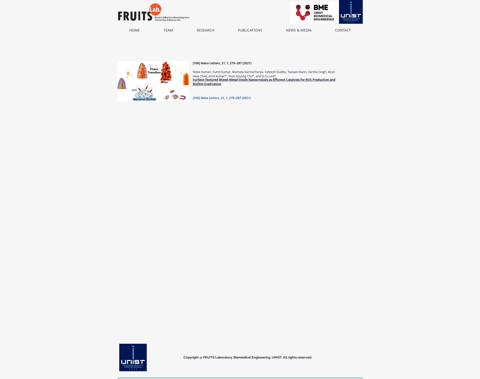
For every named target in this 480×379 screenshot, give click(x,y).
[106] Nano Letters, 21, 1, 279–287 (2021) (222, 63)
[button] (168, 30)
